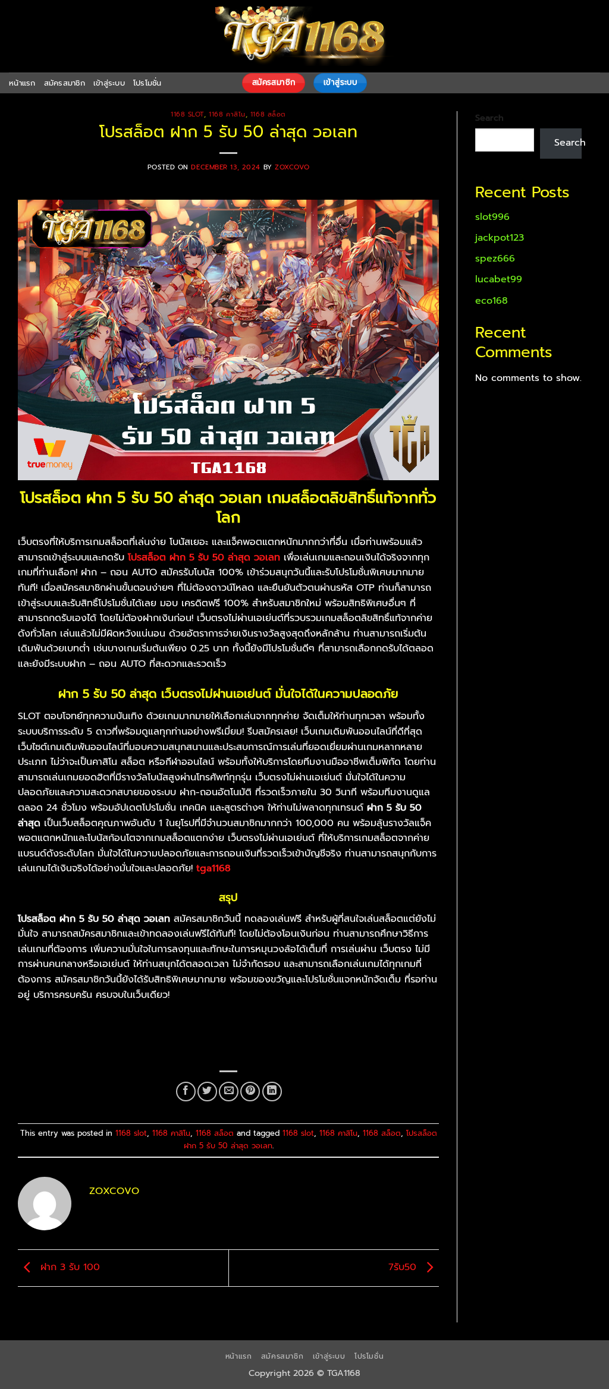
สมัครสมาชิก (64, 83)
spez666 (495, 258)
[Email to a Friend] (228, 1091)
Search (489, 117)
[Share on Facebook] (186, 1091)
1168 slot (187, 114)
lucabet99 (498, 279)
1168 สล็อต (268, 114)
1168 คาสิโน (227, 114)
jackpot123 (499, 238)
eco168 (491, 301)
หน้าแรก (22, 83)
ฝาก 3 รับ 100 (68, 1268)
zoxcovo (292, 167)
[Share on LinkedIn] (272, 1091)
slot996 (492, 217)
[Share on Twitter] (207, 1091)
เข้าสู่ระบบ (109, 83)
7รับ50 (404, 1268)
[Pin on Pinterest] (250, 1091)
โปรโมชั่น (147, 83)
